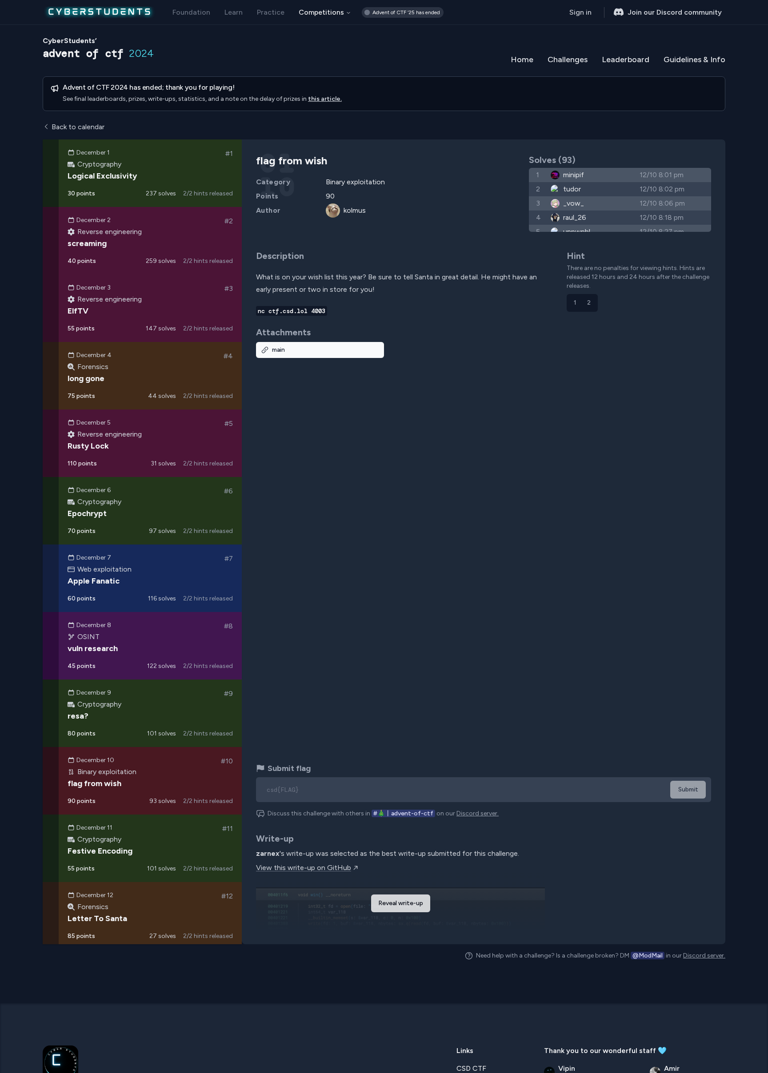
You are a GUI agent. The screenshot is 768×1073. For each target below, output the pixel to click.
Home (522, 59)
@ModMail (647, 955)
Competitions (321, 12)
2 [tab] (589, 302)
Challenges (568, 59)
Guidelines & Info (694, 59)
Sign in (580, 12)
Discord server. (477, 813)
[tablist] (582, 303)
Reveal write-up (400, 903)
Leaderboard (625, 59)
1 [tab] (575, 302)
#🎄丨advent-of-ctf (403, 813)
